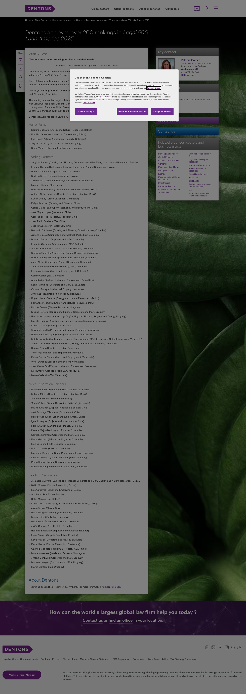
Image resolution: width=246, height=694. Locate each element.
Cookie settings (86, 112)
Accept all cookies (162, 112)
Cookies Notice (153, 88)
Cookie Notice (89, 102)
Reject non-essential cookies (132, 112)
